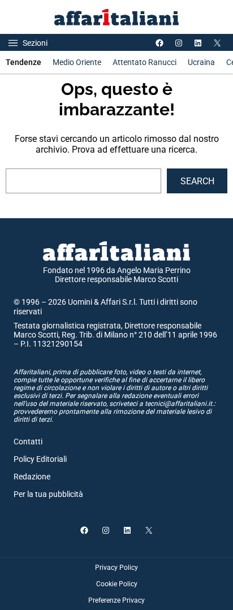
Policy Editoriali (40, 459)
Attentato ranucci (144, 62)
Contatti (28, 441)
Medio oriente (77, 62)
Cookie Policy (116, 584)
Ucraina (201, 62)
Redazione (32, 476)
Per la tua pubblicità (48, 494)
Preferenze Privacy (116, 600)
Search (197, 181)
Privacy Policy (116, 568)
